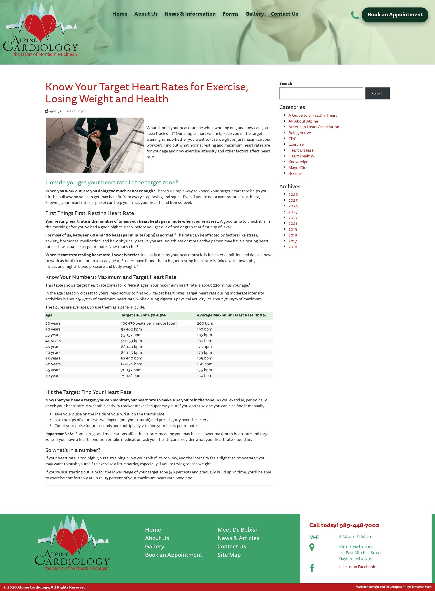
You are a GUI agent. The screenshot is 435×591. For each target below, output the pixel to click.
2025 (293, 200)
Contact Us (284, 13)
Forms (230, 13)
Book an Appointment (395, 14)
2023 (293, 211)
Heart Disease (301, 150)
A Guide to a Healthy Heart (312, 115)
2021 (292, 223)
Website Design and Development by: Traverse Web (394, 586)
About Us (146, 13)
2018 (292, 235)
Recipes (295, 173)
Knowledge (298, 161)
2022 (293, 217)
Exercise (296, 144)
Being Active (299, 132)
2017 (292, 241)
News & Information (190, 13)
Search (285, 83)
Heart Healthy (301, 156)
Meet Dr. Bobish (238, 529)
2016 (292, 246)
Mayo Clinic (298, 167)
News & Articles (238, 538)
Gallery (254, 13)
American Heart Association (313, 126)
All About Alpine (303, 121)
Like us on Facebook (357, 566)
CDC (292, 138)
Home (120, 13)
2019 (292, 229)
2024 (293, 206)
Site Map (229, 554)
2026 (293, 194)
